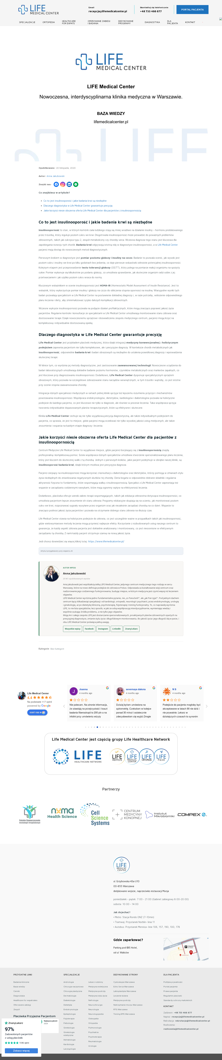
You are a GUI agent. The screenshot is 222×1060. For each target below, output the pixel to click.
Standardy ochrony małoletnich (177, 1000)
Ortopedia (49, 22)
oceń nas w (35, 712)
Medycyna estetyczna (98, 986)
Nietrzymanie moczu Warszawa (127, 1005)
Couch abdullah (135, 689)
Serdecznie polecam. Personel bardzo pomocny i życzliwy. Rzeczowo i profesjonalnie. (86, 708)
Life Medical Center (168, 244)
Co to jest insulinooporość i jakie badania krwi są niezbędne (75, 200)
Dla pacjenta (172, 22)
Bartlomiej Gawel (88, 689)
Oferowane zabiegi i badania (99, 22)
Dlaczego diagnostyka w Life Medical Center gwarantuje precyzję (78, 205)
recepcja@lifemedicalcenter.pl (108, 11)
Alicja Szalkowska (182, 689)
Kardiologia (69, 1044)
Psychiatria (93, 1032)
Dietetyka (68, 1005)
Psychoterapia (95, 1037)
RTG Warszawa (120, 1009)
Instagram (103, 629)
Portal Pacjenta (192, 9)
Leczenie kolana (120, 995)
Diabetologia (69, 1000)
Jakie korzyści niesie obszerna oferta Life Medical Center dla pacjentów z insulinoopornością (92, 210)
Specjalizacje (27, 22)
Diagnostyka (152, 22)
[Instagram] (62, 184)
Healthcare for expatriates (25, 1000)
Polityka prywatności (172, 982)
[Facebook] (56, 184)
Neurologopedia (96, 1014)
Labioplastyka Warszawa (124, 991)
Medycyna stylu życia (97, 995)
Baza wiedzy (19, 986)
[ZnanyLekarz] (75, 184)
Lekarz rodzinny (95, 982)
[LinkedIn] (69, 184)
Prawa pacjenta (170, 991)
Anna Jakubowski (56, 176)
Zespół (16, 1009)
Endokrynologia (71, 1009)
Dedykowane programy (125, 22)
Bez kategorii (57, 648)
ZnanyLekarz (131, 629)
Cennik (16, 991)
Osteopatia (93, 1018)
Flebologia (68, 1023)
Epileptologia (70, 1014)
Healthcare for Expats (69, 22)
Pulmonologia (94, 1027)
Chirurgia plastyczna (73, 991)
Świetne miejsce (125, 704)
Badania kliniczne (21, 982)
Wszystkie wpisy (72, 629)
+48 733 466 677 (151, 11)
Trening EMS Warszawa (124, 1014)
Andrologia (69, 982)
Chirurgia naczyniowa (73, 986)
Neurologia (93, 1009)
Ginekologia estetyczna (69, 1033)
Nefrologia (93, 1000)
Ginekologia (69, 1027)
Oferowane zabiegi (22, 1005)
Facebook (89, 629)
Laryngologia (70, 1049)
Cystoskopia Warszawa (124, 982)
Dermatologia (70, 995)
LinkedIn (116, 629)
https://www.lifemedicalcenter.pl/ (106, 541)
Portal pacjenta (170, 986)
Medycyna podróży (96, 991)
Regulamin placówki (172, 995)
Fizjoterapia (69, 1018)
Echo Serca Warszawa (123, 986)
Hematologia (69, 1039)
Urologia (92, 1046)
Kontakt (190, 22)
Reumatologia (94, 1041)
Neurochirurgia (95, 1005)
